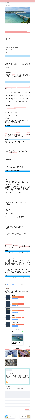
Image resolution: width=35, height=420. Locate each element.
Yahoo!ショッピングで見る (14, 298)
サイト (5, 405)
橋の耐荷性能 (8, 38)
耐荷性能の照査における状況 (9, 33)
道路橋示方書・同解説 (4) (15, 315)
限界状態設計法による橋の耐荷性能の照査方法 (12, 47)
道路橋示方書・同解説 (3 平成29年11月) (16, 308)
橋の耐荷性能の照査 (8, 41)
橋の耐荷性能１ (9, 39)
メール (6, 402)
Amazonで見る (14, 310)
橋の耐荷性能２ (9, 40)
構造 (29, 346)
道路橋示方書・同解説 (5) (15, 322)
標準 (7, 48)
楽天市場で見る (21, 310)
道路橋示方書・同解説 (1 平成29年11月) (16, 295)
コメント (6, 390)
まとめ (7, 52)
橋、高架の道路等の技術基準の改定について (13, 284)
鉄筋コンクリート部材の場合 (10, 49)
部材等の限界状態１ (9, 44)
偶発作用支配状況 (9, 36)
